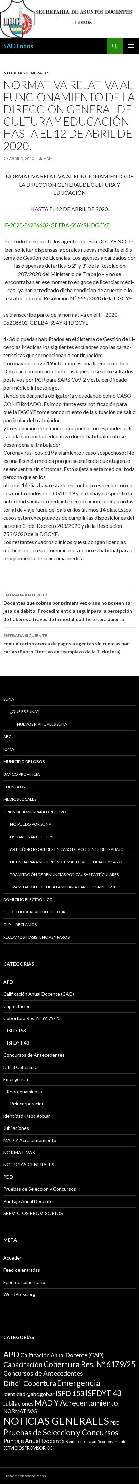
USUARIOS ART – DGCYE (32, 836)
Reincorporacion (27, 1103)
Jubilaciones (16, 1128)
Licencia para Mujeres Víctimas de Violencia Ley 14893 (66, 861)
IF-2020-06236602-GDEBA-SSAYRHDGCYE (56, 225)
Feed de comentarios (25, 1282)
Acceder (12, 1258)
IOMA (8, 749)
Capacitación (17, 1006)
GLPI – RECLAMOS (20, 924)
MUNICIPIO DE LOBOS (24, 761)
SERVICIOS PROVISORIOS (33, 1213)
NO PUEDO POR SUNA (30, 824)
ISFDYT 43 (18, 1043)
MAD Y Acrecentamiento (29, 1140)
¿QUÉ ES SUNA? (24, 711)
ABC (7, 736)
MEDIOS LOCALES (19, 799)
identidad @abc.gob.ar (26, 1116)
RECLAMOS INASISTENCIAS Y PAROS (36, 937)
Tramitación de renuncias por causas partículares (64, 874)
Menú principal (131, 46)
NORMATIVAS (19, 1152)
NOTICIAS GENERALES (26, 73)
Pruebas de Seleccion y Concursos (39, 1189)
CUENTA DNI (15, 786)
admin (50, 158)
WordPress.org (19, 1294)
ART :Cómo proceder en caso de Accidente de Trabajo (67, 849)
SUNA (8, 699)
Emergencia (15, 1079)
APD (8, 982)
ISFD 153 (16, 1030)
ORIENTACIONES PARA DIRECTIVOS (35, 811)
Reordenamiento (24, 1091)
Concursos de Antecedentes (34, 1055)
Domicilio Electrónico (28, 899)
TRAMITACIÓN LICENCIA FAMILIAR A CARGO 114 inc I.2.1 (62, 886)
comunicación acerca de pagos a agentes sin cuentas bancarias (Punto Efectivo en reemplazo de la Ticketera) (67, 643)
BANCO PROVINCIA (21, 774)
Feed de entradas (21, 1270)
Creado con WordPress (24, 1475)
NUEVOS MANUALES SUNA (42, 724)
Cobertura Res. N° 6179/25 (32, 1018)
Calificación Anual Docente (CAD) (38, 994)
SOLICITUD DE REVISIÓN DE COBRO (36, 912)
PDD (8, 1177)
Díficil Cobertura (20, 1067)
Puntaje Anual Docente (28, 1201)
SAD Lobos (18, 46)
